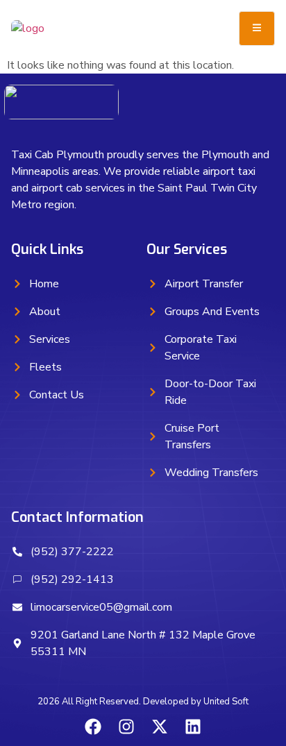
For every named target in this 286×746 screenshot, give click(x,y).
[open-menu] (257, 28)
